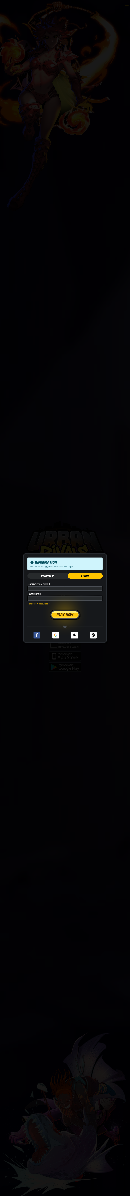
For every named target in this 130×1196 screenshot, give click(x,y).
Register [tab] (47, 576)
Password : (34, 594)
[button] (37, 635)
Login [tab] (85, 576)
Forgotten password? (38, 603)
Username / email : (39, 584)
